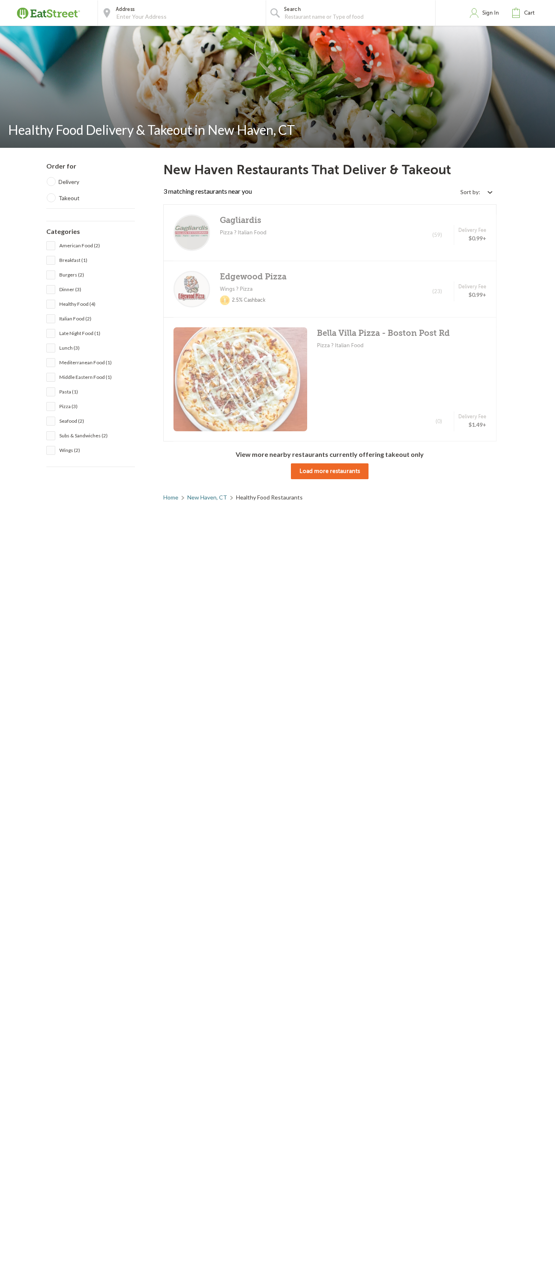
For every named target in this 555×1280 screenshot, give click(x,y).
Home (170, 497)
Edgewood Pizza (253, 276)
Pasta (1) (68, 392)
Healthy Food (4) (77, 304)
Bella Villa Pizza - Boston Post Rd (383, 333)
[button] (525, 13)
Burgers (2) (71, 275)
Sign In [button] (490, 13)
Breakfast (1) (73, 260)
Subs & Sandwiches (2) (83, 435)
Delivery (69, 181)
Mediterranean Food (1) (85, 362)
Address (125, 9)
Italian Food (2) (75, 319)
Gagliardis (240, 220)
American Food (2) (79, 245)
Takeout (69, 198)
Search (292, 9)
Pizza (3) (68, 406)
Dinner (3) (70, 289)
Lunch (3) (69, 348)
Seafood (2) (71, 421)
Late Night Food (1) (79, 333)
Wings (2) (69, 450)
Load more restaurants (329, 471)
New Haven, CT (207, 497)
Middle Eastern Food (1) (85, 377)
